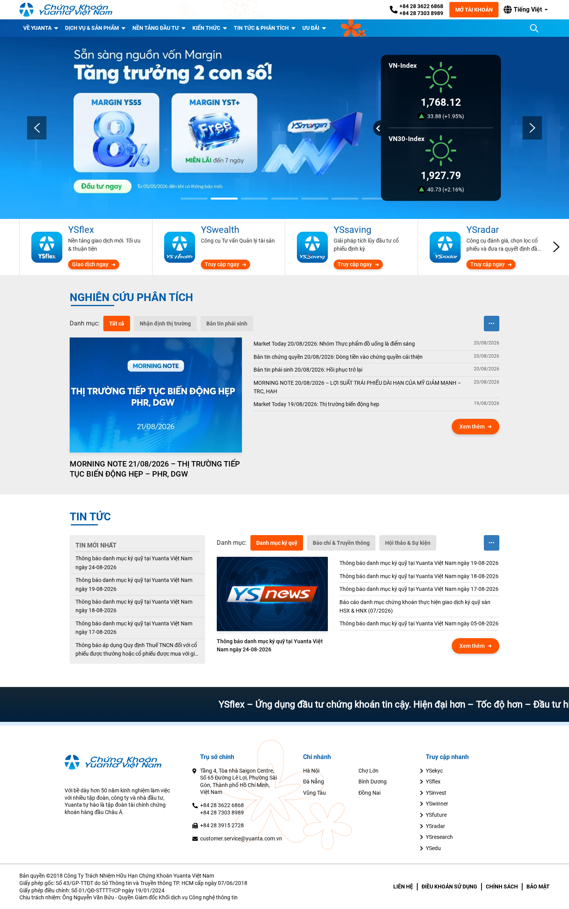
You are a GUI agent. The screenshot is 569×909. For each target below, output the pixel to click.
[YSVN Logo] (65, 10)
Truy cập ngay (222, 264)
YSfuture (436, 815)
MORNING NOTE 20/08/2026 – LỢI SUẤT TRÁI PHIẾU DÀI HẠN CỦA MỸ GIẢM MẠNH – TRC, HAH (357, 387)
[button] (526, 9)
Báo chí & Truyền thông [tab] (341, 543)
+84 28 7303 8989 (421, 13)
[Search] (534, 28)
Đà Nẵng (313, 781)
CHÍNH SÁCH (502, 886)
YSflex (433, 781)
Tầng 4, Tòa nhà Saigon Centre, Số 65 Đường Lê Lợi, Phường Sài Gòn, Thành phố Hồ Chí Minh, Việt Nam (238, 781)
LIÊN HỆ (403, 886)
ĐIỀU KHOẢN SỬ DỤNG (449, 886)
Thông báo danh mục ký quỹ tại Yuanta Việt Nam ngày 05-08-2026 (419, 623)
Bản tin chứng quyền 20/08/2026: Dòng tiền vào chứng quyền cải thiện (338, 357)
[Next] (532, 127)
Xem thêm (472, 427)
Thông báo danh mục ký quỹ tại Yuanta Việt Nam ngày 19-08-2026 (133, 584)
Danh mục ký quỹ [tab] (276, 543)
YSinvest (436, 793)
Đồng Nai (369, 793)
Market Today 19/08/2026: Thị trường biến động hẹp (316, 404)
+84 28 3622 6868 (421, 6)
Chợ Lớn (368, 771)
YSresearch (439, 837)
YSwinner (437, 804)
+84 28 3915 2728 (222, 825)
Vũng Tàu (314, 793)
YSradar (435, 826)
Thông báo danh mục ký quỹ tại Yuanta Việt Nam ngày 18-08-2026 (133, 606)
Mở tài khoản (474, 10)
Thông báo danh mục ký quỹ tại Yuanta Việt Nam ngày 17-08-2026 (133, 627)
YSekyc (434, 771)
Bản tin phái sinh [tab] (226, 323)
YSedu (433, 848)
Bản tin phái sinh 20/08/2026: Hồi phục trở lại (308, 370)
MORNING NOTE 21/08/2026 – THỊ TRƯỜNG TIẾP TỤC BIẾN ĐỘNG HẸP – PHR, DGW (155, 469)
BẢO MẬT (538, 886)
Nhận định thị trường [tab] (165, 323)
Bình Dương (372, 781)
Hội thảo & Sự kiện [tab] (407, 543)
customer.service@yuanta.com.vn (241, 838)
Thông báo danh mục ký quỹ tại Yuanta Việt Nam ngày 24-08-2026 (133, 562)
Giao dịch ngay (90, 264)
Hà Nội (311, 771)
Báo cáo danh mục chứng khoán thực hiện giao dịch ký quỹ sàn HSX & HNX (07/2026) (414, 606)
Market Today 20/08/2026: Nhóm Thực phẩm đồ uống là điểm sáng (334, 344)
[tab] (84, 323)
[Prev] (36, 127)
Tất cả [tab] (116, 323)
